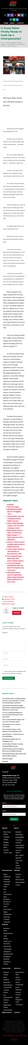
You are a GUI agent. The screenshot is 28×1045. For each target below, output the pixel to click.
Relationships (20, 882)
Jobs (5, 936)
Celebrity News (7, 885)
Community (6, 968)
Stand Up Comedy (7, 918)
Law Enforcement (8, 996)
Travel (18, 885)
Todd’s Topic (8, 853)
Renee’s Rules (6, 846)
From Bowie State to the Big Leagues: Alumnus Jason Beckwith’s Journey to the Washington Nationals (14, 701)
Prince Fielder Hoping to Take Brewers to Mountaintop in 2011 (15, 551)
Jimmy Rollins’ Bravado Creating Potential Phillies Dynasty (15, 518)
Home (3, 42)
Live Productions (8, 893)
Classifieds (14, 1040)
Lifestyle (17, 870)
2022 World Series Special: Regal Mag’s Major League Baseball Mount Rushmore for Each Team (15, 577)
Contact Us (21, 1036)
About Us (17, 968)
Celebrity (7, 837)
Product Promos (18, 993)
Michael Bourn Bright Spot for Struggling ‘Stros (14, 511)
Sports (8, 42)
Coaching (19, 840)
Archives (17, 1012)
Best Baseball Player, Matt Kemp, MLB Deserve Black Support (15, 558)
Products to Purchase (7, 942)
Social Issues (8, 1010)
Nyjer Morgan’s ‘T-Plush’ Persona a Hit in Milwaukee (15, 537)
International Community (8, 986)
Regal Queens (7, 1012)
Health (18, 877)
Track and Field (19, 862)
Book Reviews (6, 978)
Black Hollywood (7, 875)
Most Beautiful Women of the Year (7, 900)
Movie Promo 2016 (20, 973)
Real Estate (7, 946)
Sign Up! (14, 819)
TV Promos (19, 1005)
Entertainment (7, 870)
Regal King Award (7, 1006)
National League (13, 507)
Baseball (13, 42)
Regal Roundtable (7, 913)
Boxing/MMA (20, 837)
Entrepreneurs (8, 933)
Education (7, 982)
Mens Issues (20, 880)
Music (5, 907)
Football (18, 843)
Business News (7, 930)
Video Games (18, 867)
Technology (7, 949)
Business (5, 924)
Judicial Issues (6, 991)
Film (5, 889)
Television (7, 922)
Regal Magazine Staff (19, 999)
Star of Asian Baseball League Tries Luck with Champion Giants (15, 525)
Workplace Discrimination (8, 953)
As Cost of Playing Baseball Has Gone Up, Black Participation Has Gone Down (12, 715)
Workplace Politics (7, 963)
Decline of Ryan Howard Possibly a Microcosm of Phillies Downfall (16, 544)
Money (6, 939)
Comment (5, 632)
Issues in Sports (18, 851)
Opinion (4, 828)
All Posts (17, 613)
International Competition (20, 846)
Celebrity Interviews (7, 880)
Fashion (18, 874)
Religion (6, 842)
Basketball (19, 835)
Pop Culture (7, 909)
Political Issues (6, 973)
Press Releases (19, 988)
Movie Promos (18, 978)
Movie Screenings (19, 983)
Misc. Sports (20, 855)
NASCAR (18, 858)
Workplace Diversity (7, 958)
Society (6, 850)
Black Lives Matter (7, 833)
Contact (5, 772)
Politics (6, 840)
